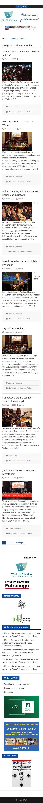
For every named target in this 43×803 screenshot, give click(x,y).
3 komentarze (13, 456)
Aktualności (12, 112)
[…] (14, 99)
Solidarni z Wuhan (25, 112)
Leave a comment (15, 177)
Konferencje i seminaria (14, 688)
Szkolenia (8, 692)
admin (21, 59)
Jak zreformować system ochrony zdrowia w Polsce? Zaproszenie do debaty (18, 643)
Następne (20, 543)
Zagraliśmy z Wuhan (13, 328)
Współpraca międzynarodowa (17, 684)
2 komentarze (13, 107)
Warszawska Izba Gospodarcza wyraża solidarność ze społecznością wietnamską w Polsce (20, 652)
